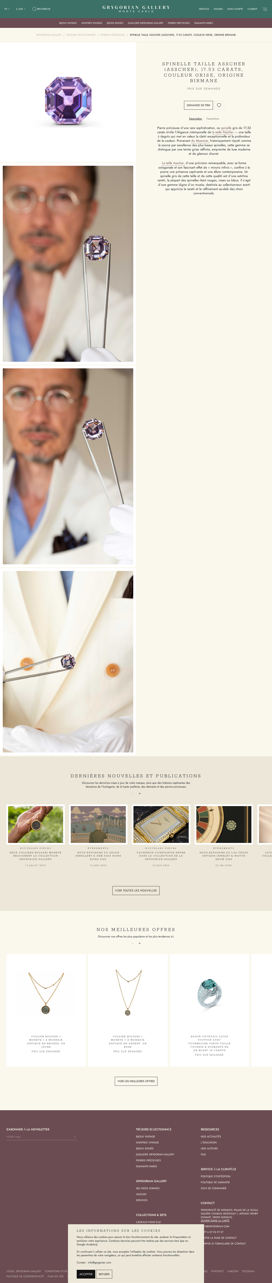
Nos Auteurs (209, 1148)
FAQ (203, 1154)
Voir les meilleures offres (136, 1081)
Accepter (85, 1274)
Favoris (218, 9)
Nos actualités (211, 1137)
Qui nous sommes (148, 1188)
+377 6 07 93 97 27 (212, 1232)
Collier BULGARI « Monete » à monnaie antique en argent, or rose (128, 1041)
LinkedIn (232, 1271)
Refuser (104, 1274)
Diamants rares (203, 23)
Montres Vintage (91, 23)
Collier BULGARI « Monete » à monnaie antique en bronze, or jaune (46, 1041)
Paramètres (213, 119)
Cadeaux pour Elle (148, 1222)
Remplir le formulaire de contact (223, 1244)
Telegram (248, 1271)
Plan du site (56, 1276)
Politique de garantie (215, 1182)
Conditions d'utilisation (61, 1271)
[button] (139, 793)
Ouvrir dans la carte (215, 1221)
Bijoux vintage (68, 23)
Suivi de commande (214, 1188)
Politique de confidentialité (25, 1276)
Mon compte (235, 9)
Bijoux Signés (115, 23)
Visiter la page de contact (219, 1238)
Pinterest (217, 1271)
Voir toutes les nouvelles (136, 890)
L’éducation (209, 1142)
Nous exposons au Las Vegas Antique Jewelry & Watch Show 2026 (224, 856)
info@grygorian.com (215, 1226)
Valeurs (141, 1194)
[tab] (195, 119)
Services (204, 9)
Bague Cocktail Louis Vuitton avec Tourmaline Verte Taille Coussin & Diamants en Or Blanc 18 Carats (209, 1043)
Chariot (252, 9)
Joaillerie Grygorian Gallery (145, 23)
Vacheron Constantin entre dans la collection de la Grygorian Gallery (161, 856)
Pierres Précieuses (179, 23)
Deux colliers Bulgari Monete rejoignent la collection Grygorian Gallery (36, 856)
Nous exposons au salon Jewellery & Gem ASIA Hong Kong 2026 (98, 856)
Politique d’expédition (215, 1176)
